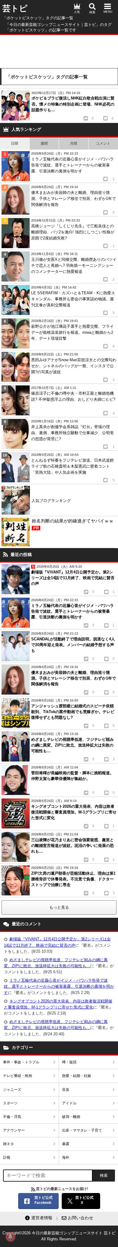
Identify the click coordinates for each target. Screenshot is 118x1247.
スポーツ (10, 1103)
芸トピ (15, 8)
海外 (65, 1157)
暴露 (65, 1144)
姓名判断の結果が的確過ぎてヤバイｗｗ (72, 524)
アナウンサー (14, 1130)
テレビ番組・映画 (17, 1076)
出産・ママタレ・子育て (82, 1130)
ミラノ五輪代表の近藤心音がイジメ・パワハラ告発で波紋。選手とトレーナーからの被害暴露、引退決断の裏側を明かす (59, 986)
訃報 (6, 1157)
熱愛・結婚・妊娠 (76, 1076)
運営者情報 (41, 1217)
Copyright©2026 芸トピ (59, 1236)
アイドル (69, 1103)
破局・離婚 (71, 1117)
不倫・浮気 (12, 1117)
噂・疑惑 (69, 1062)
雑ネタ (8, 1144)
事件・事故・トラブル (21, 1062)
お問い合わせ (80, 1217)
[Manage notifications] (10, 1237)
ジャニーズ (12, 1090)
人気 (77, 12)
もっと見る (59, 907)
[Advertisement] (59, 50)
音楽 (65, 1090)
